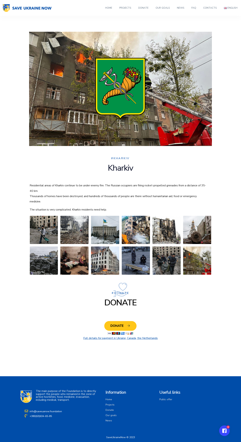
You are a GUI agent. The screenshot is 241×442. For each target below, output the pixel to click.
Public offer (165, 399)
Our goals (163, 8)
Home (108, 8)
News (180, 8)
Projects (125, 8)
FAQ (193, 8)
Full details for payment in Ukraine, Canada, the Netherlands (120, 338)
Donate (143, 8)
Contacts (210, 8)
